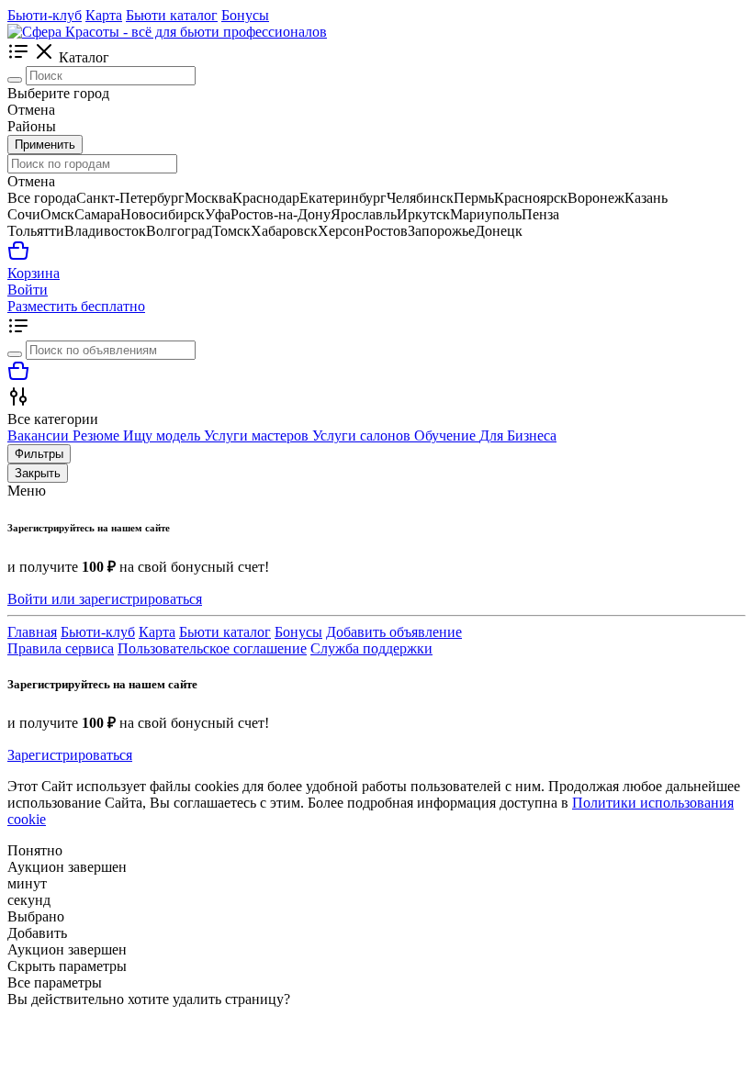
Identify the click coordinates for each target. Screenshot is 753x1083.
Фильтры (39, 454)
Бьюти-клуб (44, 15)
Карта (103, 15)
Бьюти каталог (172, 15)
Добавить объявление (394, 632)
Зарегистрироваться (69, 755)
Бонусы (245, 15)
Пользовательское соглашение (212, 648)
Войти (27, 289)
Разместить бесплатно (76, 306)
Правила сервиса (60, 648)
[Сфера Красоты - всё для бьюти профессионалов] (167, 31)
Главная (32, 632)
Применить (45, 144)
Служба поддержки (371, 648)
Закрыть (38, 473)
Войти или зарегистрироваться (104, 599)
